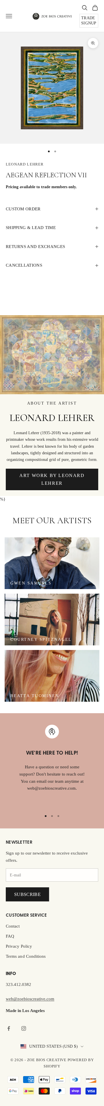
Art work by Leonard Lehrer (51, 479)
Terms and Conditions (26, 956)
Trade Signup (88, 20)
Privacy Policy (19, 946)
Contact (13, 926)
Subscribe (27, 894)
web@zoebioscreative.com (30, 999)
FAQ (10, 936)
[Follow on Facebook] (9, 1028)
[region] (52, 765)
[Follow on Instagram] (24, 1028)
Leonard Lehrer (25, 164)
